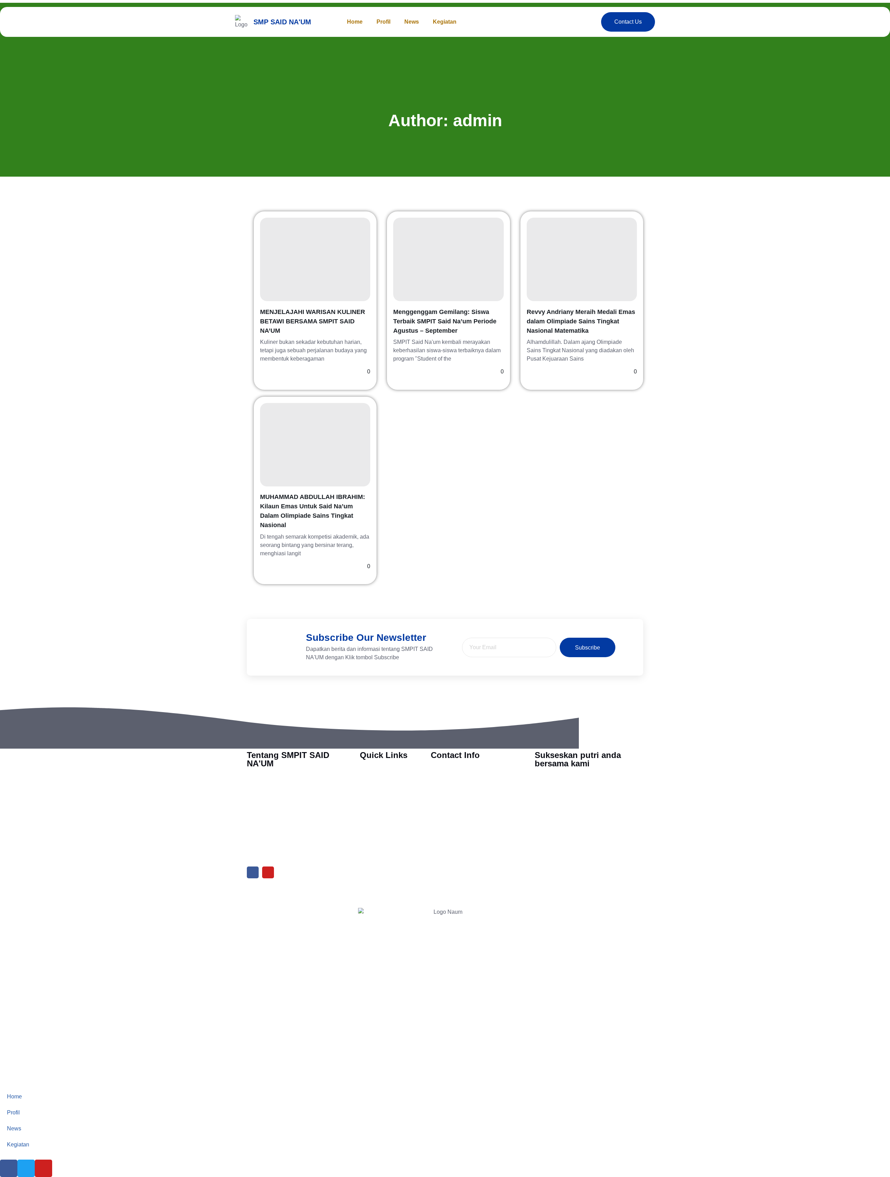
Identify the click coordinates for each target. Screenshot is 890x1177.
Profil (383, 22)
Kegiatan (444, 22)
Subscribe (587, 648)
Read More (274, 372)
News (411, 22)
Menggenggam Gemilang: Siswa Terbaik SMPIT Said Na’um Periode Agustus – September (444, 321)
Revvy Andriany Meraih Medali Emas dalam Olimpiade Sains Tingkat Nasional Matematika (581, 321)
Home (355, 22)
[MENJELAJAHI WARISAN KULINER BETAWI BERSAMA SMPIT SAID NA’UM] (315, 259)
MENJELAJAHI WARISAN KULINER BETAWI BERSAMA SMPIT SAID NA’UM (312, 321)
